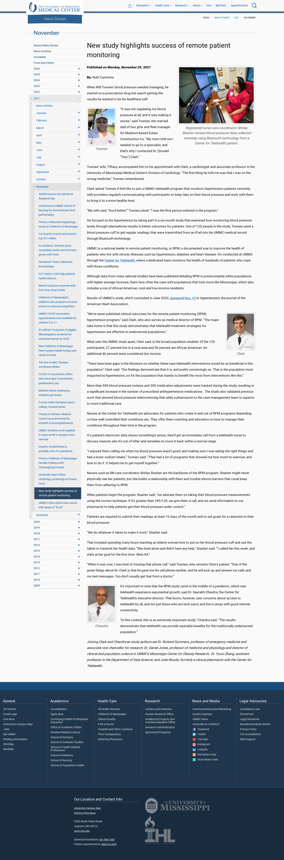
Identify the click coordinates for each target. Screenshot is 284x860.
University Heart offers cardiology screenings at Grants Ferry (58, 479)
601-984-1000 (106, 839)
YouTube (202, 739)
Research (180, 5)
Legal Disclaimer (249, 719)
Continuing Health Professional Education (69, 721)
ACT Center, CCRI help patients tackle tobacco (57, 276)
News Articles (44, 105)
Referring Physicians (110, 739)
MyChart (221, 5)
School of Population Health (67, 765)
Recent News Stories (46, 45)
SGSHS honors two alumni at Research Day (56, 196)
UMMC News (200, 719)
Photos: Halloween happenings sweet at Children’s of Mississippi (58, 224)
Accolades (40, 57)
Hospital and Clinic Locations (115, 729)
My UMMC (9, 734)
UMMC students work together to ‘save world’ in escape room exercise (57, 435)
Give (208, 5)
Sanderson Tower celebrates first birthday (55, 264)
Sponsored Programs (158, 732)
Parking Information (15, 739)
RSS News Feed (206, 754)
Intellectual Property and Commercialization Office (160, 721)
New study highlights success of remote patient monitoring (58, 493)
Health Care (162, 5)
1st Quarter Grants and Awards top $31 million (57, 236)
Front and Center (44, 63)
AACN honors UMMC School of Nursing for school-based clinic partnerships (57, 210)
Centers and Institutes (158, 709)
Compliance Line (250, 709)
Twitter (201, 734)
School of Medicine (62, 755)
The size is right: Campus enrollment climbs (53, 365)
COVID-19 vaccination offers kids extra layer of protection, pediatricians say (56, 379)
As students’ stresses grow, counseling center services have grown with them (57, 250)
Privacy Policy (248, 729)
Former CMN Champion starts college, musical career (57, 405)
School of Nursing (61, 760)
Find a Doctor (106, 724)
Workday (8, 749)
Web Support (247, 739)
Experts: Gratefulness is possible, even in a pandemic (55, 449)
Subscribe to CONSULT (206, 724)
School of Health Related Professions (65, 749)
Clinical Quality (107, 719)
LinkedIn (202, 749)
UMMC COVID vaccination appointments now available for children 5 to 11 (58, 318)
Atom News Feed (207, 759)
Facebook (202, 729)
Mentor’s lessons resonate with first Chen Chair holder (57, 288)
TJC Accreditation (250, 734)
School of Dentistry (62, 737)
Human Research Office (159, 714)
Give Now (9, 719)
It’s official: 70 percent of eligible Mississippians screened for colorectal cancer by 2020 (57, 334)
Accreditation (59, 709)
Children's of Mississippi (112, 714)
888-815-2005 (108, 844)
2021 (236, 17)
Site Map (8, 744)
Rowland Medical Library (65, 732)
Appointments (239, 5)
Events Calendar (202, 714)
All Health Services (109, 709)
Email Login (10, 714)
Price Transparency (109, 734)
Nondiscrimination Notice (255, 724)
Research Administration (160, 727)
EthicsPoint (247, 714)
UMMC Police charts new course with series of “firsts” (58, 505)
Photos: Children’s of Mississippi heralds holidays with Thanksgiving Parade (58, 463)
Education (142, 5)
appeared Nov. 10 (183, 298)
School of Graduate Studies (67, 742)
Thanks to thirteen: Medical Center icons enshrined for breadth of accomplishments (56, 419)
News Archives (42, 51)
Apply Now (57, 714)
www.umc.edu (82, 830)
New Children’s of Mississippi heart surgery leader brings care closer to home (58, 351)
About (196, 5)
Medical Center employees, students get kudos (54, 393)
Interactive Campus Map (18, 724)
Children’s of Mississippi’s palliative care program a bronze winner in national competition (58, 302)
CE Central (9, 709)
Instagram (203, 744)
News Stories (55, 18)
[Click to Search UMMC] (254, 5)
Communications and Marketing (212, 709)
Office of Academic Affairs (66, 727)
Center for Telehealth (120, 260)
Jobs (6, 729)
